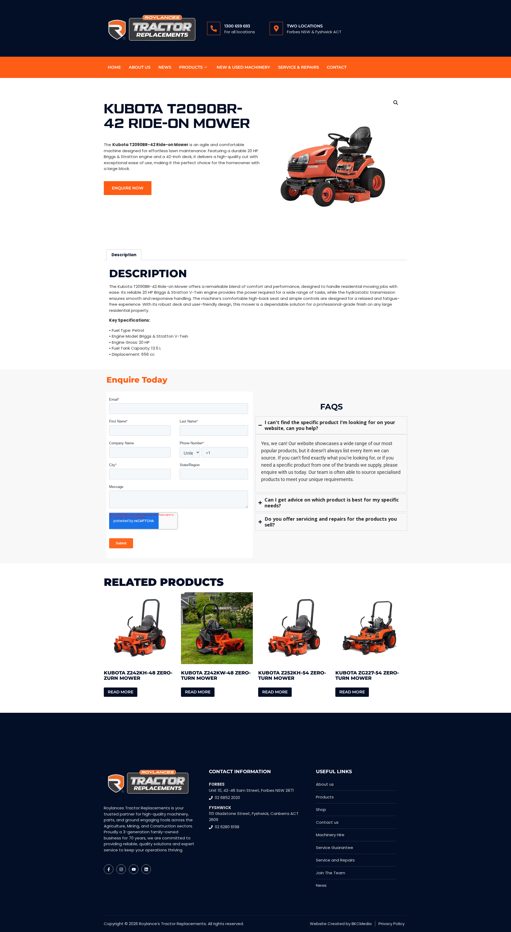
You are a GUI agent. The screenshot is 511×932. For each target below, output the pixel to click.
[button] (396, 102)
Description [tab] (124, 255)
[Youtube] (133, 869)
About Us (139, 67)
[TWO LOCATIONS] (276, 28)
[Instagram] (121, 869)
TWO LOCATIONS (305, 25)
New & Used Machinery (243, 67)
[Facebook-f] (108, 869)
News (164, 67)
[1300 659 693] (213, 28)
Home (114, 67)
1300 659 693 (237, 25)
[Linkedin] (146, 869)
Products (191, 67)
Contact (337, 67)
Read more (120, 691)
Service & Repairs (298, 67)
